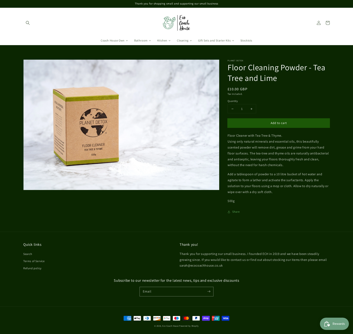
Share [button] (236, 211)
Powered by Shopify (189, 326)
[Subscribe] (208, 291)
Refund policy (32, 268)
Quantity (233, 101)
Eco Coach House (170, 326)
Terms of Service (34, 261)
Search (27, 254)
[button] (27, 22)
